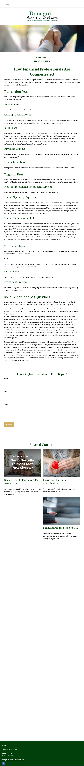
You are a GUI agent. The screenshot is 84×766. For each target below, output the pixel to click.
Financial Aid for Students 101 (60, 527)
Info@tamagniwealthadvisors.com (13, 760)
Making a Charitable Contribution (54, 481)
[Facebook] (3, 763)
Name (6, 378)
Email (6, 391)
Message (7, 405)
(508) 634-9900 (12, 750)
